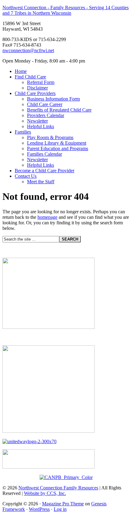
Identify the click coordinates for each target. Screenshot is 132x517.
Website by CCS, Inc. (45, 493)
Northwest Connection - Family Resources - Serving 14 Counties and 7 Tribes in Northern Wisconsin (65, 10)
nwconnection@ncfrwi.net (28, 50)
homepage (47, 217)
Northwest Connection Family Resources (58, 487)
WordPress (39, 509)
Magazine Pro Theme (63, 503)
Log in (60, 509)
